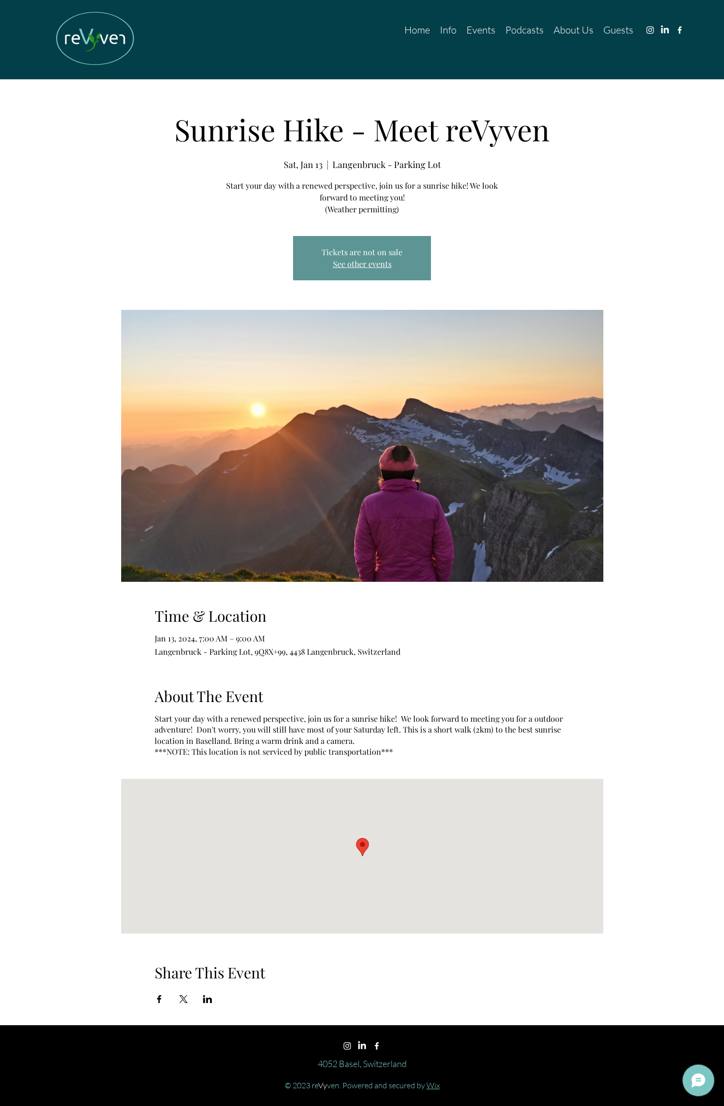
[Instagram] (650, 30)
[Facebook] (680, 30)
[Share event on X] (183, 999)
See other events (362, 264)
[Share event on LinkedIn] (207, 999)
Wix (433, 1085)
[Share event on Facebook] (159, 999)
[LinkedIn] (665, 30)
